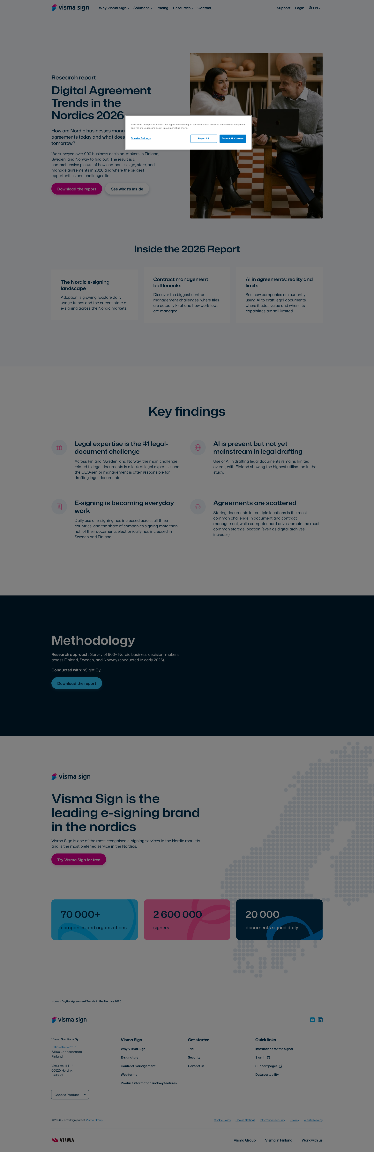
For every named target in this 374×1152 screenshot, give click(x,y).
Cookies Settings (141, 138)
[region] (188, 132)
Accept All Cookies (232, 138)
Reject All (203, 138)
